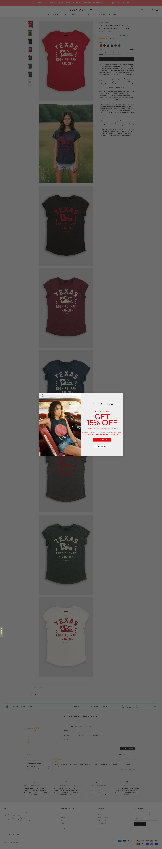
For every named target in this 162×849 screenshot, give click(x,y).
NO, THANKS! (102, 446)
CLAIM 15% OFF (102, 439)
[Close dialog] (41, 395)
